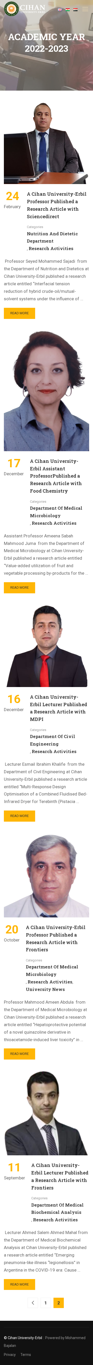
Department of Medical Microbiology (56, 512)
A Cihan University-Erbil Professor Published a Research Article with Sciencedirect (57, 205)
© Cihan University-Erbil (23, 1338)
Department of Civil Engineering (52, 740)
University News (45, 989)
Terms (25, 1355)
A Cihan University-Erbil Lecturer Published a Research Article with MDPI (58, 708)
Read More (22, 315)
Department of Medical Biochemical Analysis (57, 1208)
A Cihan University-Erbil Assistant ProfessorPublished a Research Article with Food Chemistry (56, 476)
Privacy (10, 1355)
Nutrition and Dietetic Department (52, 237)
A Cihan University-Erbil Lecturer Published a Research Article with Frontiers (59, 1176)
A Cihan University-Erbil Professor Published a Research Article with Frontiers (56, 938)
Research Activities (51, 248)
